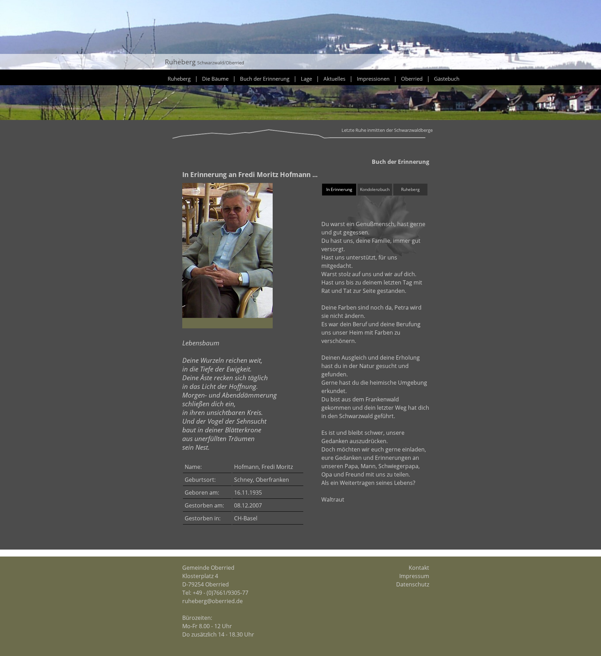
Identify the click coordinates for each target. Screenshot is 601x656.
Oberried (412, 78)
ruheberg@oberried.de (212, 601)
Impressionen (373, 78)
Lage (306, 78)
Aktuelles (334, 78)
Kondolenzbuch (375, 189)
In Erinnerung (339, 189)
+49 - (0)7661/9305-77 (220, 593)
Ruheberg (179, 78)
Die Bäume (215, 78)
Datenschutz (412, 584)
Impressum (414, 576)
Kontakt (419, 567)
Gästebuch (446, 78)
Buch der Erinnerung (264, 78)
